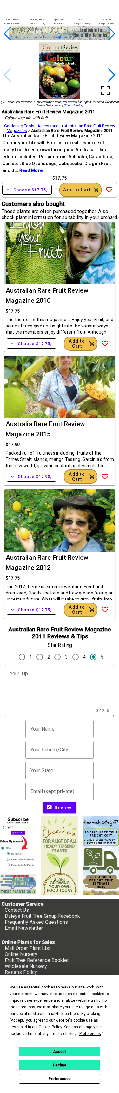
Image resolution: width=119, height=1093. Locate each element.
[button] (49, 37)
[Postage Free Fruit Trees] (18, 884)
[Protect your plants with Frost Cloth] (59, 39)
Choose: (27, 190)
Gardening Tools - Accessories (32, 125)
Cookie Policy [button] (50, 1027)
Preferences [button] (90, 1033)
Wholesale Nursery (26, 966)
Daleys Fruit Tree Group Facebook (42, 916)
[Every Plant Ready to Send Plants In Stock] (59, 855)
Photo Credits (73, 105)
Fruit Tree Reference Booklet (37, 960)
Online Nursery (21, 954)
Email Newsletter (24, 928)
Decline (59, 1065)
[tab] (12, 22)
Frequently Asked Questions (36, 922)
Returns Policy (21, 972)
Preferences (60, 1079)
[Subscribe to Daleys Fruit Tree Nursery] (18, 842)
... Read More (29, 170)
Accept (59, 1051)
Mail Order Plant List (27, 948)
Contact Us (17, 910)
